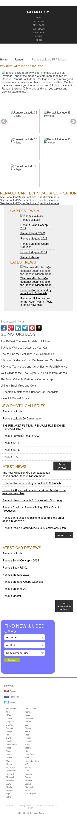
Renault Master (29, 257)
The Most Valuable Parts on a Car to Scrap (27, 379)
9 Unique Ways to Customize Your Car (24, 347)
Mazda (9, 761)
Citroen (28, 721)
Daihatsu (10, 728)
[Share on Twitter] (25, 328)
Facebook (14, 697)
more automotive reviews (64, 606)
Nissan (28, 767)
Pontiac (28, 777)
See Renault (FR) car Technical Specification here (29, 203)
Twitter (13, 702)
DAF (27, 725)
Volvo (8, 797)
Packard (10, 774)
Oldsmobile (11, 771)
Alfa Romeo (11, 708)
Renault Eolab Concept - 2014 (20, 560)
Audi (8, 712)
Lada (8, 754)
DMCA (30, 808)
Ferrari (28, 731)
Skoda (9, 787)
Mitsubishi (10, 767)
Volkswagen (30, 793)
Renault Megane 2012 (33, 238)
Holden (28, 738)
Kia (26, 751)
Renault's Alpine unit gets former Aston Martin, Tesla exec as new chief (36, 301)
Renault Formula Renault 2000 (20, 435)
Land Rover (30, 754)
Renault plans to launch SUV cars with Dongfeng (32, 500)
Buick (27, 715)
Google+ (13, 691)
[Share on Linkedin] (18, 328)
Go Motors (38, 12)
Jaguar (28, 748)
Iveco (8, 748)
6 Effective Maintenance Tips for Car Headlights (29, 391)
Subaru (9, 790)
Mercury (10, 764)
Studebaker (30, 787)
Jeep (8, 751)
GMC (8, 738)
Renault (28, 780)
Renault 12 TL (10, 442)
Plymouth (10, 777)
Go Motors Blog (18, 334)
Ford (27, 735)
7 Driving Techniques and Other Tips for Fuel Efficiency (34, 366)
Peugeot (28, 774)
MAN (27, 758)
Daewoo (9, 725)
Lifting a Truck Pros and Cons (19, 385)
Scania (28, 784)
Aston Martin (30, 708)
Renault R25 (10, 457)
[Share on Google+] (11, 328)
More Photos (62, 466)
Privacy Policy (25, 806)
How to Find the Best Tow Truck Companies (27, 353)
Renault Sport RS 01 (32, 233)
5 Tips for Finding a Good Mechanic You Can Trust (31, 360)
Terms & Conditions (45, 806)
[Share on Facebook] (4, 328)
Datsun (28, 728)
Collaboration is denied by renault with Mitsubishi (36, 291)
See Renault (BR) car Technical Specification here (29, 200)
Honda (9, 741)
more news (64, 535)
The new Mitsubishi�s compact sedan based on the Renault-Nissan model (36, 281)
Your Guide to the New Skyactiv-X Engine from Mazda (34, 372)
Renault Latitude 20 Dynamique (21, 418)
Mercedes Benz (32, 761)
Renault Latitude (30, 219)
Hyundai (28, 741)
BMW (8, 715)
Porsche (10, 780)
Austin (27, 712)
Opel (27, 771)
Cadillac (9, 718)
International (11, 744)
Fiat (7, 735)
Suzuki (28, 790)
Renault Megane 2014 (33, 252)
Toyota (9, 793)
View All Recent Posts (15, 398)
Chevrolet (29, 718)
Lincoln (9, 758)
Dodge (9, 731)
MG (26, 764)
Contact (9, 806)
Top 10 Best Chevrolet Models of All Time (25, 341)
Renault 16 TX (11, 449)
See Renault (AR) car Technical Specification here (29, 196)
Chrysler (10, 721)
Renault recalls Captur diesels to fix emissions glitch (34, 527)
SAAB (8, 784)
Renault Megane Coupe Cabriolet (22, 581)
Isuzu (27, 744)
